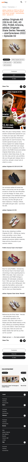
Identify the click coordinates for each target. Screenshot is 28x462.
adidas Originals (6, 432)
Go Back (14, 78)
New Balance (5, 434)
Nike (3, 430)
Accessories (5, 402)
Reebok (4, 436)
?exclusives (11, 7)
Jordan (4, 440)
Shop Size (14, 354)
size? (14, 75)
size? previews (7, 65)
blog (12, 337)
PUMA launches (7, 62)
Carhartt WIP (5, 438)
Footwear (5, 372)
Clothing (4, 400)
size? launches (17, 62)
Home (4, 7)
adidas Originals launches (18, 59)
